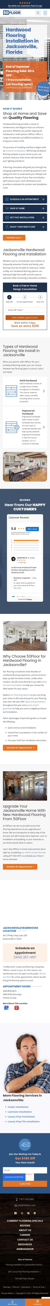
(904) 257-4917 (25, 957)
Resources (25, 1244)
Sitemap (6, 1287)
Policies (15, 1287)
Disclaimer (25, 1287)
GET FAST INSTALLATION (22, 217)
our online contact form (32, 852)
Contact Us (25, 1239)
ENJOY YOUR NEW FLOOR (22, 227)
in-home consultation (15, 150)
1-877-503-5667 (26, 1199)
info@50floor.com (26, 1205)
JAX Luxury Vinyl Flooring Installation (23, 1271)
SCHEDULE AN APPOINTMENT (24, 199)
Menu (45, 14)
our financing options (20, 695)
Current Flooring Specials (25, 1220)
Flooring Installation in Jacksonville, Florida (24, 1264)
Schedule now (13, 237)
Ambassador (25, 1249)
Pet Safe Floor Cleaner (24, 1278)
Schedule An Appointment (19, 747)
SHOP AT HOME (17, 208)
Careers (25, 1235)
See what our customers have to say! (25, 5)
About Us (25, 1230)
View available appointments (25, 317)
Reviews (25, 1225)
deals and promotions (35, 701)
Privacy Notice (7, 1293)
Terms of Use (38, 1287)
